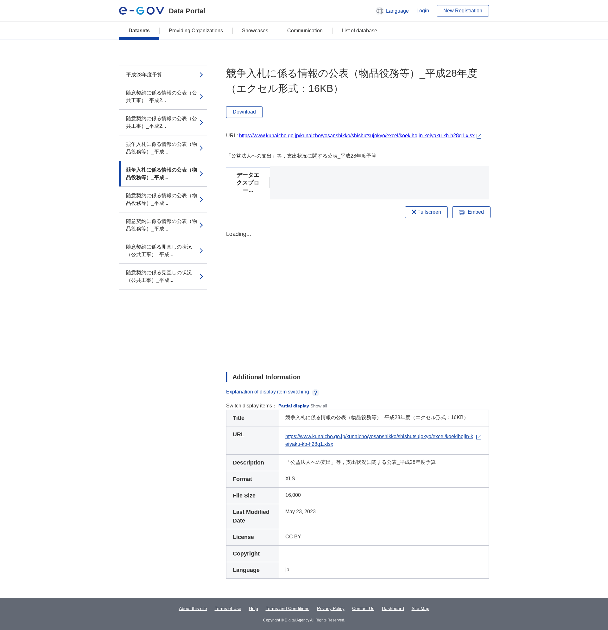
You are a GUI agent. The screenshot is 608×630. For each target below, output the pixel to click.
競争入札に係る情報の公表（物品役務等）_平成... (161, 147)
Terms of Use (228, 608)
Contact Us (363, 608)
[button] (392, 11)
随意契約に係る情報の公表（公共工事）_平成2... (161, 96)
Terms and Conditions (287, 608)
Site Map (420, 608)
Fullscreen (428, 212)
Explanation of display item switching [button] (267, 391)
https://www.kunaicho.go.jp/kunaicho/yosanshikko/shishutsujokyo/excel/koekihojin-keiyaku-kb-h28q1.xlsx (357, 135)
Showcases (255, 30)
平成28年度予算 (144, 74)
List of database (359, 30)
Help (253, 608)
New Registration (462, 10)
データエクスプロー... (248, 182)
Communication (305, 30)
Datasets (139, 30)
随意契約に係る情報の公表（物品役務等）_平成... (161, 199)
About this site (193, 608)
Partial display (293, 405)
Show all (318, 405)
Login (422, 10)
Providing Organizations (196, 30)
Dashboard (393, 608)
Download (244, 111)
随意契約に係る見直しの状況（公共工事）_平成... (159, 250)
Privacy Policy (331, 608)
